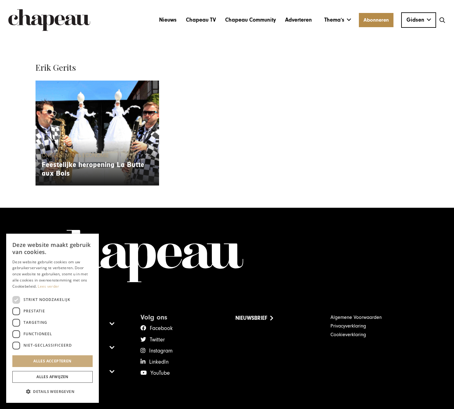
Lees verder (48, 286)
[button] (338, 20)
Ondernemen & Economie (75, 155)
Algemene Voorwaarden (356, 317)
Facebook (161, 328)
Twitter (157, 339)
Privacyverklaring (348, 326)
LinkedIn (159, 362)
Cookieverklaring (348, 334)
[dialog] (52, 318)
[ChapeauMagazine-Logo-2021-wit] (227, 256)
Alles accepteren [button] (52, 361)
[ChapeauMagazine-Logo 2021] (49, 20)
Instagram (161, 351)
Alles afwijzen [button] (52, 376)
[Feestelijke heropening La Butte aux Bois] (97, 133)
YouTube (160, 373)
